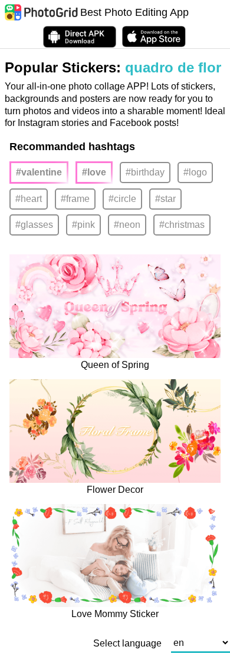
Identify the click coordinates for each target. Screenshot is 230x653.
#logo (195, 172)
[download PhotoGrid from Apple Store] (154, 36)
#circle (122, 199)
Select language (127, 643)
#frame (75, 199)
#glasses (34, 225)
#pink (83, 225)
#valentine (39, 172)
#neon (127, 225)
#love (94, 172)
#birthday (145, 172)
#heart (28, 199)
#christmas (182, 225)
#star (165, 199)
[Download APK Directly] (79, 37)
